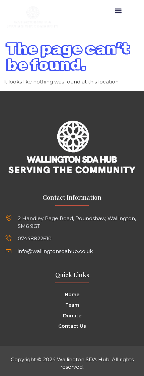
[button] (118, 10)
